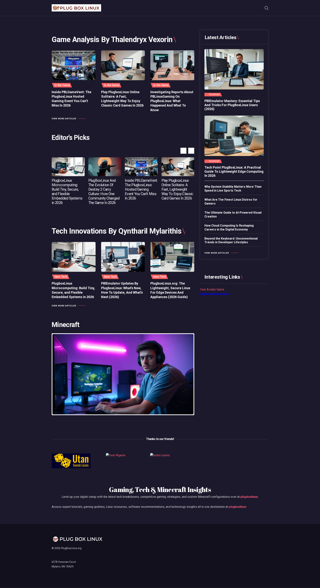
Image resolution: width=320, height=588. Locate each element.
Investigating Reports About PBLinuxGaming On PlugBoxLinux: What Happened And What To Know (171, 101)
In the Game (62, 85)
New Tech (60, 276)
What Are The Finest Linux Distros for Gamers (230, 201)
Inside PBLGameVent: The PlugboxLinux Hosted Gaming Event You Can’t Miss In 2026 (71, 98)
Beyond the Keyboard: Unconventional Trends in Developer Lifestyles (231, 240)
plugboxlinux (249, 497)
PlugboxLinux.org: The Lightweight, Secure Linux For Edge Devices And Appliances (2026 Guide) (170, 290)
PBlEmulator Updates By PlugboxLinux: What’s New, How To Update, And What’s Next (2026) (122, 290)
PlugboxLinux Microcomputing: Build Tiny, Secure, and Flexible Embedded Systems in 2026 (67, 191)
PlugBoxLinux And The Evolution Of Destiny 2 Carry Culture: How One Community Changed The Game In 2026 (104, 191)
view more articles (64, 118)
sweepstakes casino (214, 294)
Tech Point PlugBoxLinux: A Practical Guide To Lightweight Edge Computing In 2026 (234, 171)
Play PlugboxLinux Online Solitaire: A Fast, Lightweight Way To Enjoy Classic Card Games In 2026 (122, 98)
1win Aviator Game (212, 289)
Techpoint (214, 95)
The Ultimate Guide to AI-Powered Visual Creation (232, 214)
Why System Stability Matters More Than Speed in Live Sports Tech (232, 188)
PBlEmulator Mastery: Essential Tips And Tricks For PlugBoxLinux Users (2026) (232, 105)
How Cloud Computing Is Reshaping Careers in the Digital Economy (229, 227)
